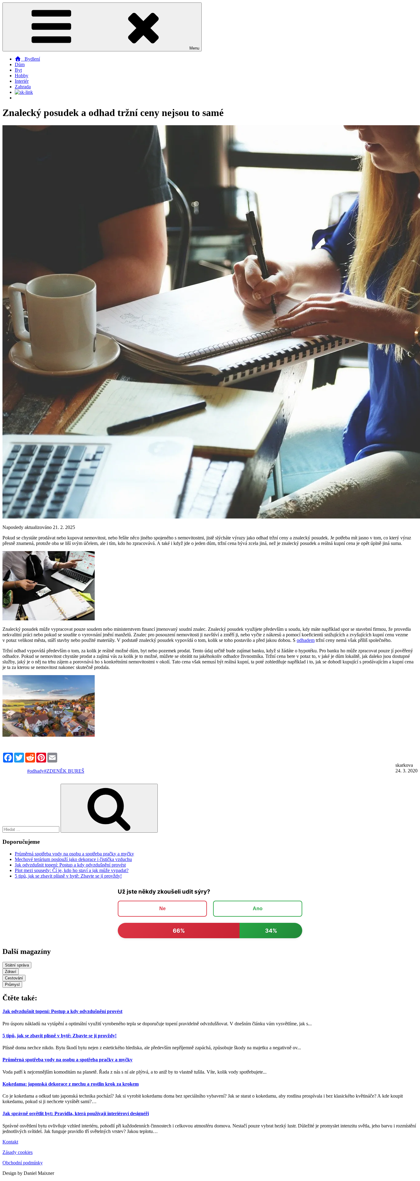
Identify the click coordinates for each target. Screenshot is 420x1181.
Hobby (21, 75)
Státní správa (17, 965)
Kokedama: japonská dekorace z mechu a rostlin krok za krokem (70, 1084)
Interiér (22, 81)
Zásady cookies (17, 1152)
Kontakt (10, 1141)
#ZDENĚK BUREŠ (64, 771)
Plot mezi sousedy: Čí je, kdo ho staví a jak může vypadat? (72, 870)
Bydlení (30, 59)
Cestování (14, 978)
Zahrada (23, 86)
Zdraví (10, 971)
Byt (18, 70)
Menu (194, 48)
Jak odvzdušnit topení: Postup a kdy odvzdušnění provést (70, 864)
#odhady (35, 771)
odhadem (306, 640)
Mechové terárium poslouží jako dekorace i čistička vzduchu (73, 859)
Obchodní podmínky (22, 1162)
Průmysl (12, 984)
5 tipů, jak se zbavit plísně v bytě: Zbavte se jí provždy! (68, 876)
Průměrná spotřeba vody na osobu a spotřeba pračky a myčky (74, 853)
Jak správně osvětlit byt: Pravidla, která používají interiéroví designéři (75, 1113)
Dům (20, 64)
